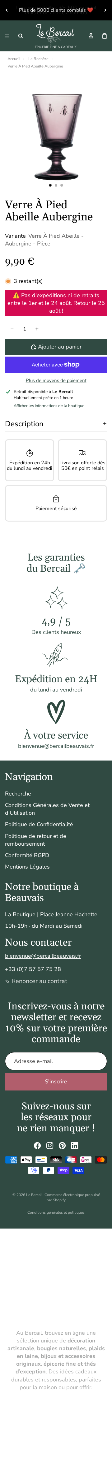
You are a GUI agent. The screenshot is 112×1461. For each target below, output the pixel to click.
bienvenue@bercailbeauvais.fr (43, 956)
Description (24, 424)
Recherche (18, 793)
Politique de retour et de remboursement (35, 840)
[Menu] (7, 36)
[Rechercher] (20, 36)
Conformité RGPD (27, 855)
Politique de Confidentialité (39, 824)
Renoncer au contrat (39, 981)
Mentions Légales (27, 866)
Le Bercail (34, 1194)
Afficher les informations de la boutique (49, 406)
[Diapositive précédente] (7, 10)
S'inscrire (56, 1081)
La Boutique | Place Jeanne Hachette (51, 914)
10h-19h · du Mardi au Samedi (43, 926)
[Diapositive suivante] (105, 10)
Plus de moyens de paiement (56, 380)
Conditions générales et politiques (56, 1212)
